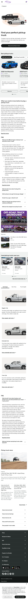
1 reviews (6, 73)
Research (4, 6)
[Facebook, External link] (6, 574)
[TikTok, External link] (3, 574)
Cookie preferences (7, 597)
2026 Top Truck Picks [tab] (6, 57)
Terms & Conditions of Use (6, 578)
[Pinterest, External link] (13, 574)
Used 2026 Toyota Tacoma (5, 269)
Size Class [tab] (14, 286)
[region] (14, 592)
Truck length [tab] (23, 286)
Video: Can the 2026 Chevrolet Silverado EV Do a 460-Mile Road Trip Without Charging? (18, 245)
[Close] (26, 583)
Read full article (5, 133)
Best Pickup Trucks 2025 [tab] (19, 57)
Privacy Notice (4, 581)
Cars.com (4, 589)
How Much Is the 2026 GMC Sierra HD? (18, 237)
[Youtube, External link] (8, 574)
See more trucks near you (19, 278)
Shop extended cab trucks (8, 352)
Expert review (24, 87)
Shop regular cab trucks (8, 318)
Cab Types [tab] (5, 286)
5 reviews (25, 73)
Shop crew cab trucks (7, 387)
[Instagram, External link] (10, 574)
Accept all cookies (20, 597)
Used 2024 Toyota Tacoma (18, 269)
